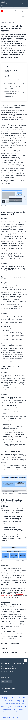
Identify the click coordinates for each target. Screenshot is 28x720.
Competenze (18, 121)
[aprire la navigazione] (26, 11)
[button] (25, 660)
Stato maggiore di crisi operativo (12, 80)
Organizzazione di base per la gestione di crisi (11, 70)
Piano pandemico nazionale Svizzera (11, 11)
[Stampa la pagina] (23, 16)
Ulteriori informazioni (9, 96)
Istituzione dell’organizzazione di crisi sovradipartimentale (13, 87)
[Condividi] (26, 16)
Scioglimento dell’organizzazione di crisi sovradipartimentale (12, 92)
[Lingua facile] (22, 3)
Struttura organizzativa (9, 83)
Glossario (4, 691)
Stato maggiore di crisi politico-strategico (11, 75)
